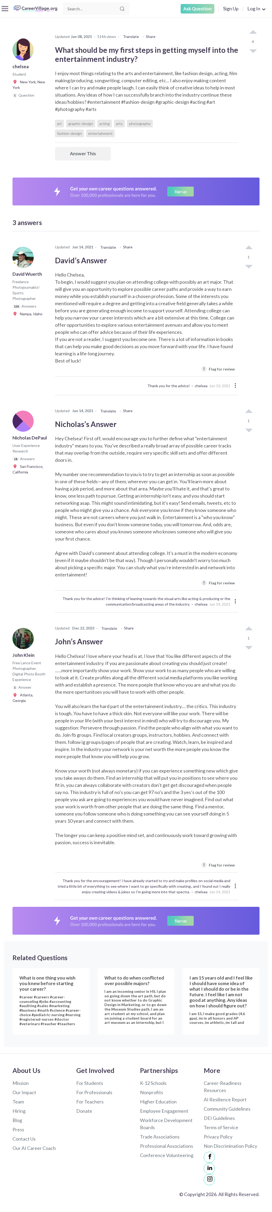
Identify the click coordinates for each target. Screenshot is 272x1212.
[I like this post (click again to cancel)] (252, 32)
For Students (89, 1083)
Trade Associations (160, 1137)
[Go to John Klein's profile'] (24, 640)
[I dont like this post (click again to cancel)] (252, 50)
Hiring (19, 1111)
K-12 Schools (153, 1083)
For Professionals (94, 1092)
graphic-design (80, 123)
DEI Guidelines (219, 1118)
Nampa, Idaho (30, 314)
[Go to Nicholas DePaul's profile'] (24, 423)
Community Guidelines (227, 1109)
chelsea (201, 385)
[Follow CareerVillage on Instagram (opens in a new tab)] (209, 1179)
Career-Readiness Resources (222, 1086)
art (59, 123)
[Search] (122, 9)
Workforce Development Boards (166, 1123)
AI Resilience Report (225, 1099)
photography (140, 123)
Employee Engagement (164, 1111)
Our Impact (24, 1092)
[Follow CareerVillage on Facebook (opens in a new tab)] (209, 1157)
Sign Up (231, 8)
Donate (84, 1111)
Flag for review (219, 369)
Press (18, 1129)
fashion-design (69, 133)
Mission (20, 1083)
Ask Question (197, 8)
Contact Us (24, 1139)
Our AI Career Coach (34, 1148)
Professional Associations (166, 1146)
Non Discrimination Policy (230, 1146)
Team (18, 1102)
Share (150, 36)
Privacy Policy (218, 1137)
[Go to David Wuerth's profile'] (24, 259)
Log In (253, 8)
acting (104, 123)
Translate (131, 36)
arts (119, 123)
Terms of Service (221, 1127)
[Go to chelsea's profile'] (24, 51)
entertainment (100, 133)
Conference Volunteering (166, 1155)
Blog (17, 1120)
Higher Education (158, 1102)
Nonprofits (151, 1092)
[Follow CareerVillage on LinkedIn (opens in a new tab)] (209, 1168)
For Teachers (90, 1102)
